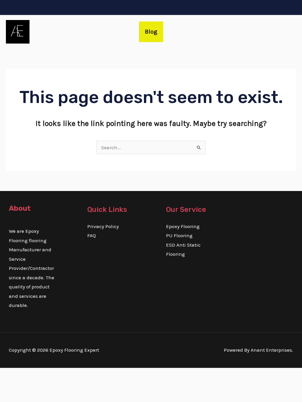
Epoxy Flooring (183, 226)
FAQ (91, 235)
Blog (151, 31)
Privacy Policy (103, 226)
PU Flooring (179, 235)
